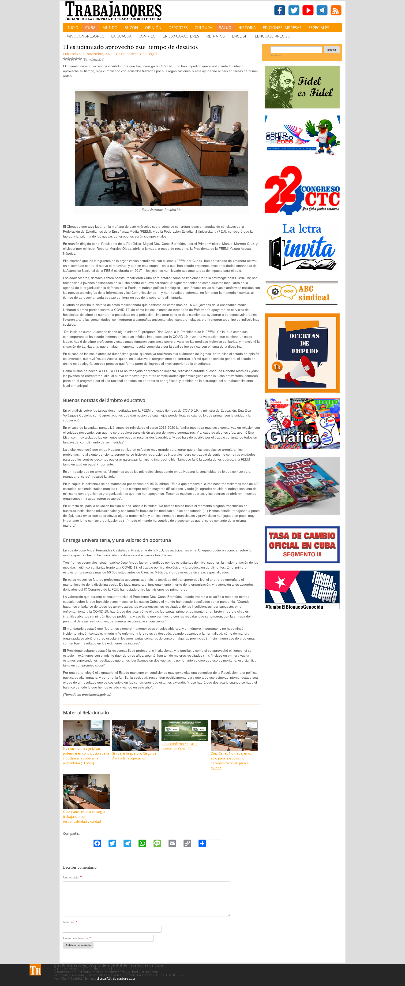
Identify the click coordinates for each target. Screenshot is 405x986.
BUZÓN (131, 27)
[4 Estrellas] (76, 59)
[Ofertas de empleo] (302, 353)
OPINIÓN (153, 27)
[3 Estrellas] (72, 59)
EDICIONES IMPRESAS (282, 27)
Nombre (70, 922)
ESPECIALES (318, 27)
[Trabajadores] (35, 969)
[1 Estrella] (65, 59)
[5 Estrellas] (80, 59)
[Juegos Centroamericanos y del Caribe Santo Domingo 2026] (302, 156)
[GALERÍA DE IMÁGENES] (302, 446)
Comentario (72, 877)
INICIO (72, 27)
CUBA (90, 27)
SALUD (225, 27)
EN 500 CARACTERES (181, 36)
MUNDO (109, 27)
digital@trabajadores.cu (116, 978)
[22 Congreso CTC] (302, 213)
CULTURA (203, 27)
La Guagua (121, 36)
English (240, 36)
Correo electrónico (77, 938)
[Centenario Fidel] (302, 106)
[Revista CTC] (302, 514)
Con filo (147, 36)
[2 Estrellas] (69, 59)
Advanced (275, 55)
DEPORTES (178, 27)
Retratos (215, 36)
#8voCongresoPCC (85, 36)
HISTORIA (247, 27)
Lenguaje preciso (272, 36)
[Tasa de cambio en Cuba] (302, 561)
